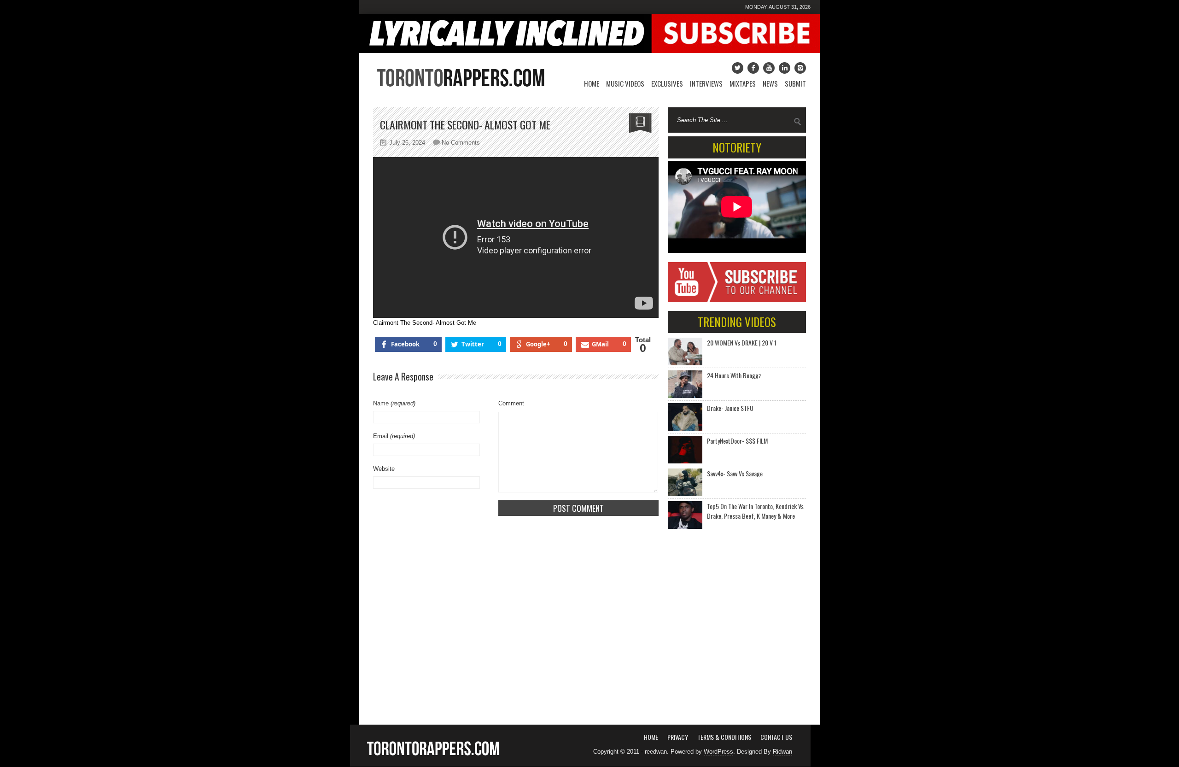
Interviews (706, 83)
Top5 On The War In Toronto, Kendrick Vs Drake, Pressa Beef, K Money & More (755, 511)
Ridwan (782, 751)
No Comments (461, 142)
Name (394, 403)
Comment (511, 403)
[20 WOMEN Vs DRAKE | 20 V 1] (685, 351)
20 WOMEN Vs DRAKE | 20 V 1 (741, 342)
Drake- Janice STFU (730, 408)
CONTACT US (776, 737)
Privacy (677, 737)
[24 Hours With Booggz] (685, 384)
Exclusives (667, 83)
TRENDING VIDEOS (737, 321)
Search (797, 121)
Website (384, 468)
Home (591, 83)
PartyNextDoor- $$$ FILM (737, 440)
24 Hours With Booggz (734, 375)
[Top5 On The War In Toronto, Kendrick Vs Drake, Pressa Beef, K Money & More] (685, 515)
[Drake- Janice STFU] (685, 417)
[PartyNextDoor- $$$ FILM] (685, 449)
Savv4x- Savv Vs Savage (735, 473)
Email (394, 436)
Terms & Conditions (724, 737)
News (770, 83)
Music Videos (625, 83)
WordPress (718, 751)
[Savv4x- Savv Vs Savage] (685, 482)
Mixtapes (743, 83)
